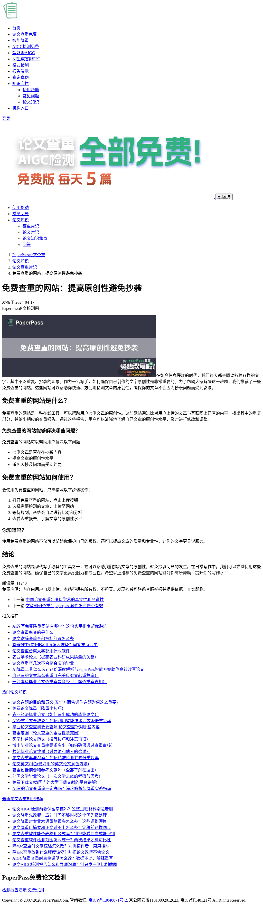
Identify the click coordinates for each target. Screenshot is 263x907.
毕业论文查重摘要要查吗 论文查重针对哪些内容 (56, 727)
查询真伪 (20, 77)
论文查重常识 (24, 267)
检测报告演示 (14, 890)
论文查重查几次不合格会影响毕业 (43, 663)
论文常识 (31, 232)
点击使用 (224, 197)
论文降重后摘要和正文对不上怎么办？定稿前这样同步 (61, 827)
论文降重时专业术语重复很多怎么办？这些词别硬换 (59, 821)
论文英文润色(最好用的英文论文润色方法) (50, 764)
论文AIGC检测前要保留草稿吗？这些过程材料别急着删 (62, 809)
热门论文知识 (14, 692)
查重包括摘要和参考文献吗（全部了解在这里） (55, 770)
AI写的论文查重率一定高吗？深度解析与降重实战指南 (61, 788)
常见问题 (31, 96)
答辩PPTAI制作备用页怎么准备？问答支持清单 (55, 645)
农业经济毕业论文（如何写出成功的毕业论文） (55, 714)
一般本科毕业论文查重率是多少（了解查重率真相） (59, 682)
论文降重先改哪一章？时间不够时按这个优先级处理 (59, 815)
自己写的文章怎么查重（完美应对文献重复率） (55, 675)
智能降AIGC (23, 53)
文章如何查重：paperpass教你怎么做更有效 (64, 606)
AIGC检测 (25, 46)
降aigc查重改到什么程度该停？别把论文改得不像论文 (60, 852)
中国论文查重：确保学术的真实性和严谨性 (65, 599)
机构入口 (20, 108)
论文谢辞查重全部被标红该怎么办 (43, 638)
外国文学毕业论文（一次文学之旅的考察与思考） (57, 776)
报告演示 (20, 71)
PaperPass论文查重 (28, 255)
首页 (16, 28)
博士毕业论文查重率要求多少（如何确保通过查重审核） (63, 745)
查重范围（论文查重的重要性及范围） (47, 733)
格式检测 (20, 65)
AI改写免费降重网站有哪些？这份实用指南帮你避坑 (59, 626)
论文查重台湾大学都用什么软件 (41, 651)
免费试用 (36, 890)
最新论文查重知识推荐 (22, 799)
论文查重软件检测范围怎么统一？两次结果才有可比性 (61, 840)
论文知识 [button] (20, 220)
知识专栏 (20, 83)
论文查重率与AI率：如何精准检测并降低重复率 (55, 758)
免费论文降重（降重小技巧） (39, 708)
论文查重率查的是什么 (32, 632)
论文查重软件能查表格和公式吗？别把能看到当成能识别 (63, 834)
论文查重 (24, 34)
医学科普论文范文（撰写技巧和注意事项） (51, 739)
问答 (27, 244)
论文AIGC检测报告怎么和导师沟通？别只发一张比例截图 (64, 864)
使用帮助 (31, 90)
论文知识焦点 (35, 238)
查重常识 (31, 226)
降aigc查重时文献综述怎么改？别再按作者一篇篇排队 (60, 846)
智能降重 (20, 40)
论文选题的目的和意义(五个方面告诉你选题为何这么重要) (65, 702)
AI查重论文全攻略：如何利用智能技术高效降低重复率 (61, 721)
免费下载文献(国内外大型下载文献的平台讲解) (54, 782)
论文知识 (31, 102)
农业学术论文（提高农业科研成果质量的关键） (55, 657)
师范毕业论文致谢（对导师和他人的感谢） (51, 751)
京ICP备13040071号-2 (107, 900)
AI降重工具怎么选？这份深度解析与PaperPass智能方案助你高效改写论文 (78, 669)
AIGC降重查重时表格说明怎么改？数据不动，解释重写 (62, 858)
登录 (6, 118)
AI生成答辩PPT (26, 59)
